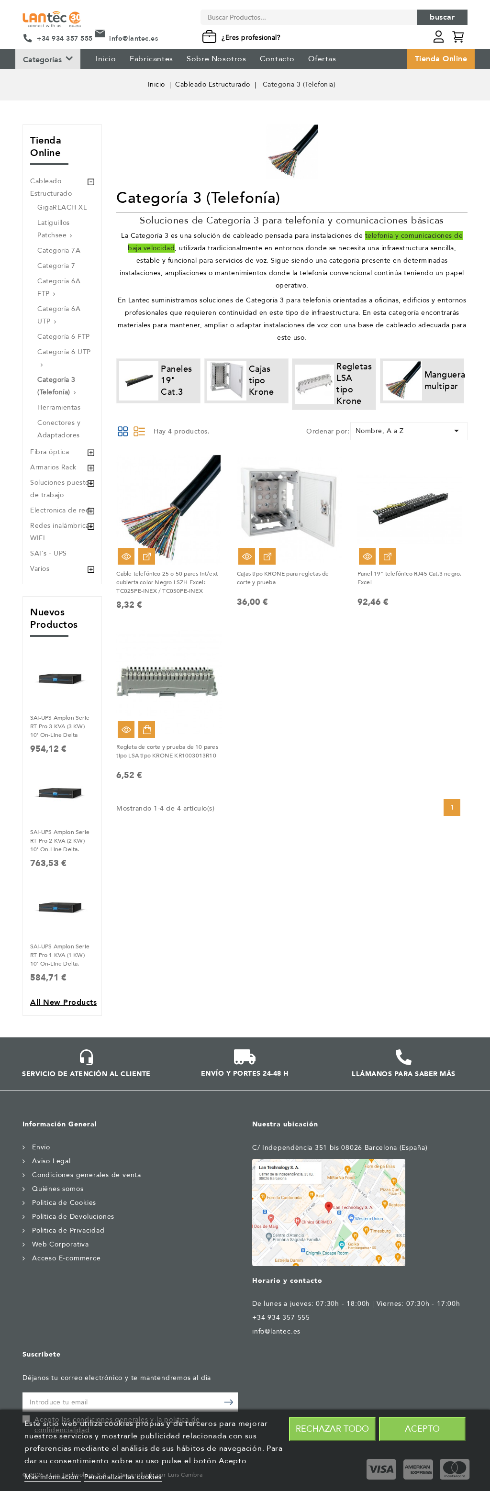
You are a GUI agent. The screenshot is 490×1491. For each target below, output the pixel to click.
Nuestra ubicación (285, 1124)
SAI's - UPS (48, 553)
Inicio (106, 59)
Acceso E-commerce (66, 1258)
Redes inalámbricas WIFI (61, 532)
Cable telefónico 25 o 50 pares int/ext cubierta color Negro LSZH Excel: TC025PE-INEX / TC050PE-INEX (167, 582)
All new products (63, 1002)
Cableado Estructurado (51, 187)
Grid (123, 431)
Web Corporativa (60, 1244)
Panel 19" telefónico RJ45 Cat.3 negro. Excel (409, 578)
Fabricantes (151, 59)
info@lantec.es (133, 38)
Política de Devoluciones (73, 1216)
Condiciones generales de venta (86, 1174)
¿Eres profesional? (251, 37)
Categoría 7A (58, 250)
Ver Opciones (146, 556)
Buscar (442, 17)
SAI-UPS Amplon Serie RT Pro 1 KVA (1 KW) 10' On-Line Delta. (59, 955)
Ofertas (322, 59)
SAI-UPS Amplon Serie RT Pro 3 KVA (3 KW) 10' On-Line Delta (59, 726)
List (139, 431)
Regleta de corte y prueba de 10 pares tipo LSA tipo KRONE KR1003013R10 (167, 751)
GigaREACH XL (62, 207)
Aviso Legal (51, 1161)
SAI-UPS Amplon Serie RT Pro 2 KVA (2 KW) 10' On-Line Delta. (59, 840)
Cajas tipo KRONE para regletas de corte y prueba (283, 578)
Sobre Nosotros (216, 59)
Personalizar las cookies (123, 1476)
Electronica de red (60, 510)
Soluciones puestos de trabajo (61, 489)
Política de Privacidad (68, 1230)
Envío (41, 1147)
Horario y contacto (287, 1280)
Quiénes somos (57, 1188)
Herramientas (58, 407)
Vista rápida (126, 556)
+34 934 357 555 (65, 38)
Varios (39, 568)
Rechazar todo (332, 1429)
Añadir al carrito (146, 729)
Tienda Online (441, 59)
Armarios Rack (53, 467)
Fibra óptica (49, 451)
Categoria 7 (56, 265)
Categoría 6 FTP (63, 336)
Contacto (277, 59)
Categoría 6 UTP (64, 351)
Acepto (422, 1429)
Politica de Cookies (64, 1202)
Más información (52, 1476)
